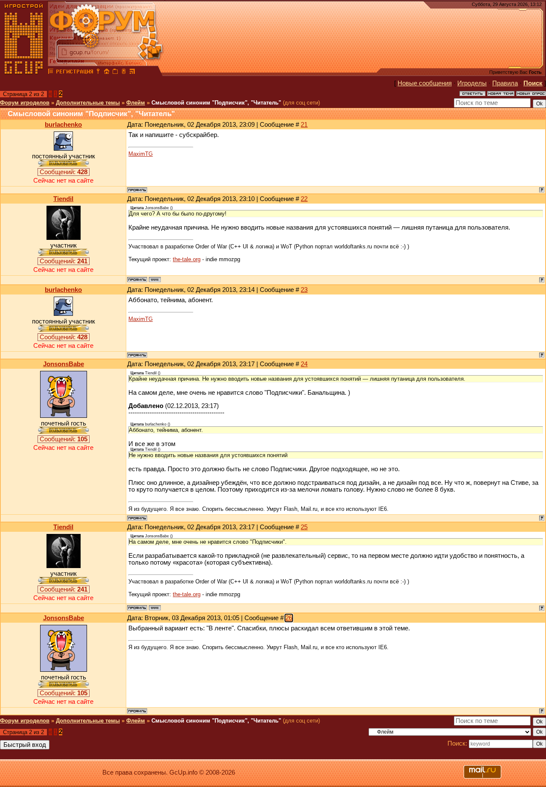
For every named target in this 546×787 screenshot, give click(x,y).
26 (288, 618)
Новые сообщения (425, 83)
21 (304, 124)
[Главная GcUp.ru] (23, 72)
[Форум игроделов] (50, 72)
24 (304, 364)
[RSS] (132, 72)
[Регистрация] (74, 72)
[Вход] (98, 72)
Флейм (135, 102)
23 (304, 289)
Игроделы (472, 83)
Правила (505, 83)
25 (304, 527)
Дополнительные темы (88, 102)
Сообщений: (63, 172)
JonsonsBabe (63, 364)
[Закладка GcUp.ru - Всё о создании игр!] (115, 72)
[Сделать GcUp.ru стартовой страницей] (106, 72)
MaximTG (140, 154)
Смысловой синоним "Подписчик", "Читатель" (216, 102)
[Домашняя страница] (155, 279)
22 (304, 198)
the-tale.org (186, 259)
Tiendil (63, 198)
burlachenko (63, 124)
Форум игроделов (24, 102)
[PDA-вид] (123, 72)
